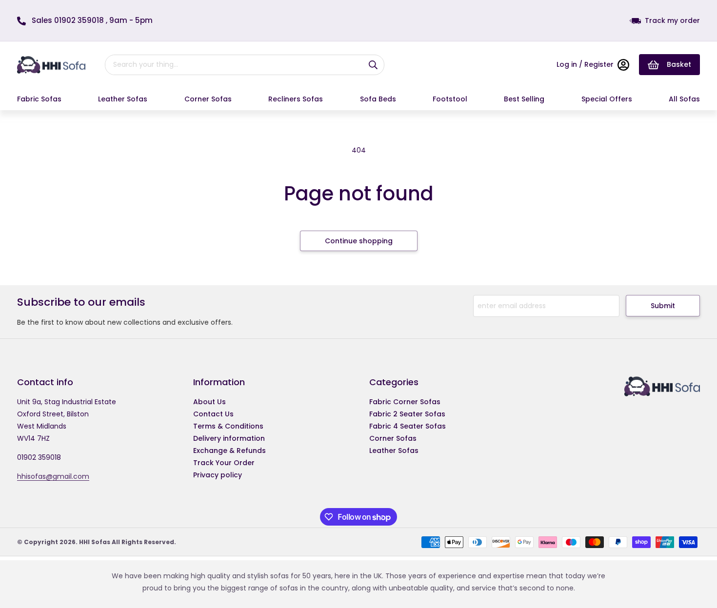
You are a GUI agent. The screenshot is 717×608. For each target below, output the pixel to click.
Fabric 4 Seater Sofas (407, 426)
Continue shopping (359, 241)
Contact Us (213, 414)
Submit (663, 306)
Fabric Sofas (39, 99)
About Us (209, 402)
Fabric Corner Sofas (404, 402)
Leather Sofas (122, 99)
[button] (39, 99)
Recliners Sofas (295, 99)
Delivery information (229, 438)
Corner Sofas (208, 99)
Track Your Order (224, 463)
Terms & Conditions (228, 426)
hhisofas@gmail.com (53, 476)
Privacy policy (217, 475)
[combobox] (230, 65)
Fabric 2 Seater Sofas (407, 414)
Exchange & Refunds (229, 450)
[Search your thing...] (373, 65)
